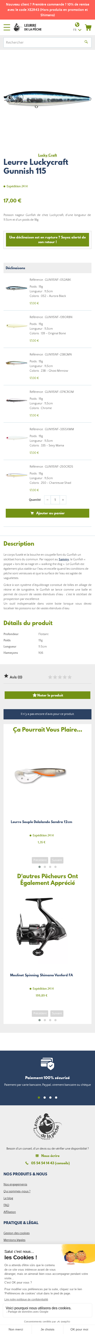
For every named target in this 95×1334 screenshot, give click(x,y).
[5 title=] (69, 677)
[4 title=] (64, 677)
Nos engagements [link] (15, 1184)
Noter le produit (47, 695)
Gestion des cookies (17, 1233)
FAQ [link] (6, 1205)
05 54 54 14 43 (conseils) (50, 1162)
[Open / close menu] (7, 27)
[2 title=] (54, 677)
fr (74, 30)
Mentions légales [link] (14, 1240)
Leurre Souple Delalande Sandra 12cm (41, 793)
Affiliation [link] (10, 1212)
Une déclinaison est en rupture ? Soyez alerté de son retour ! (47, 239)
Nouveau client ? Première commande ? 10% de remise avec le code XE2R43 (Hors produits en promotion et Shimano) (47, 9)
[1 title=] (50, 677)
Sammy (64, 559)
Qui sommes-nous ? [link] (17, 1191)
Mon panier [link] (88, 27)
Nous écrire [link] (50, 1155)
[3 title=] (59, 677)
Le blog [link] (8, 1198)
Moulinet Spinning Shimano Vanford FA (41, 947)
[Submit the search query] (86, 42)
